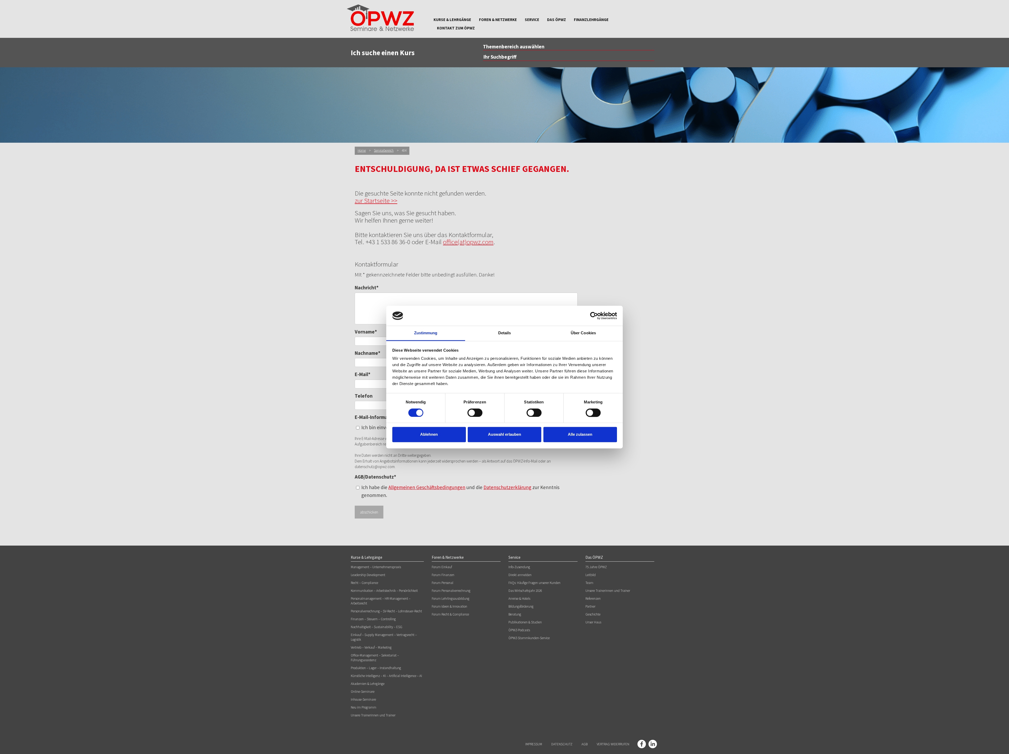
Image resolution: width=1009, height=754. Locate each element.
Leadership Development (368, 575)
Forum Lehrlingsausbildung (450, 598)
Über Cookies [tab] (583, 333)
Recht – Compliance (364, 583)
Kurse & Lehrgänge (452, 19)
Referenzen (593, 598)
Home (362, 150)
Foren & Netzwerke (498, 19)
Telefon (364, 396)
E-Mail (362, 374)
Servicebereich (384, 150)
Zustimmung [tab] (425, 333)
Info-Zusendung (519, 567)
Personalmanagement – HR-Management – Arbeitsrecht (380, 601)
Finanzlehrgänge (591, 19)
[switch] (474, 412)
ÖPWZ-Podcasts (519, 630)
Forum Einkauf (442, 567)
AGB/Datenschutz (375, 477)
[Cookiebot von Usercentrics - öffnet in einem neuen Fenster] (594, 316)
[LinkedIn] (652, 744)
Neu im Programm (363, 707)
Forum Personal (442, 583)
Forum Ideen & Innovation (449, 606)
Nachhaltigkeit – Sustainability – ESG (376, 627)
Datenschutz (561, 744)
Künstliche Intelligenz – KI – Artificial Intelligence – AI (386, 676)
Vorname (366, 332)
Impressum (533, 744)
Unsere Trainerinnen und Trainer (373, 715)
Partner (590, 606)
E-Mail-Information (376, 417)
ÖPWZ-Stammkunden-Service (529, 638)
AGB (584, 744)
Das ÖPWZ (556, 19)
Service (532, 19)
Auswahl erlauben (504, 434)
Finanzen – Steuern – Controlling (373, 619)
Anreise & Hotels (519, 598)
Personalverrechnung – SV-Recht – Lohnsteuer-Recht (386, 611)
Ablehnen (429, 434)
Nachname (367, 353)
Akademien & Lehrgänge (367, 683)
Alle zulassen (580, 434)
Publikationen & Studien (525, 622)
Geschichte (592, 614)
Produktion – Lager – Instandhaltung (376, 668)
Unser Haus (593, 622)
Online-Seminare (362, 691)
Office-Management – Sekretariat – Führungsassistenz (375, 657)
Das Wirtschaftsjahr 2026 (525, 590)
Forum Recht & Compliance (450, 614)
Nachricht (367, 287)
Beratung (514, 614)
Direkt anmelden (520, 575)
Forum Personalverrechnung (451, 590)
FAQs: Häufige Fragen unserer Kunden (534, 583)
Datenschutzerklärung (507, 487)
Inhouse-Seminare (363, 699)
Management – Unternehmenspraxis (376, 567)
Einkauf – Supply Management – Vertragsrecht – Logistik (384, 637)
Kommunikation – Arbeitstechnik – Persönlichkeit (384, 590)
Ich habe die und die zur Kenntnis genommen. (460, 491)
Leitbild (590, 575)
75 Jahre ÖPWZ (596, 567)
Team (589, 583)
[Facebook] (641, 744)
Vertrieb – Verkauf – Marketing (371, 647)
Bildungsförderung (520, 606)
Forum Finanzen (443, 575)
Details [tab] (504, 333)
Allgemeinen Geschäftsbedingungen (426, 487)
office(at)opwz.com (468, 242)
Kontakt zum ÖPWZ (456, 27)
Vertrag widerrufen (613, 744)
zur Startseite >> (376, 200)
